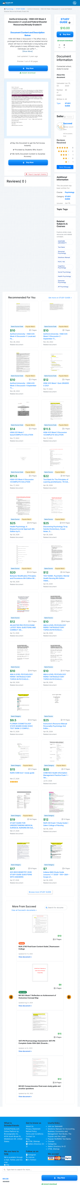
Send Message (65, 167)
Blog (27, 1139)
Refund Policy (31, 1131)
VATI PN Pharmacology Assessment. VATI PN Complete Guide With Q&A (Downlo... (37, 1042)
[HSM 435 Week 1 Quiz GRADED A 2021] (56, 362)
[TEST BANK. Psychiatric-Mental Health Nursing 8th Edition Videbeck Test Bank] (56, 555)
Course (59, 192)
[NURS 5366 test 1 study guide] (23, 752)
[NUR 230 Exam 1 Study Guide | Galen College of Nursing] (56, 802)
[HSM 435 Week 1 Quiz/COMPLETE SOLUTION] (23, 411)
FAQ (7, 1165)
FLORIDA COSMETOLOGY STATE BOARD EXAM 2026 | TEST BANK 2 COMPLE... (21, 726)
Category (60, 196)
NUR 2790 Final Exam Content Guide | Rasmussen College (39, 947)
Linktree (31, 1157)
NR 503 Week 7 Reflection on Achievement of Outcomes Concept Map (37, 996)
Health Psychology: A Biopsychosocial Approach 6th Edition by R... (22, 529)
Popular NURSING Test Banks (59, 1139)
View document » (25, 957)
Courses (51, 1141)
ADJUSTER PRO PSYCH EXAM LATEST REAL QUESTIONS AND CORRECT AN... (23, 627)
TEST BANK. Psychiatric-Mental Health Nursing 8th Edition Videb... (56, 578)
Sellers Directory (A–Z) (57, 1146)
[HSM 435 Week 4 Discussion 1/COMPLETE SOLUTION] (23, 458)
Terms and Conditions (34, 1134)
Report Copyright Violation (37, 174)
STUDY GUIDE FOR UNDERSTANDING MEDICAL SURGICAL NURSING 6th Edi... (22, 825)
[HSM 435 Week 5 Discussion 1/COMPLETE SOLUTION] (56, 411)
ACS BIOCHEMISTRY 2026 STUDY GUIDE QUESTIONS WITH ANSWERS (21, 874)
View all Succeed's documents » (24, 910)
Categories (52, 1144)
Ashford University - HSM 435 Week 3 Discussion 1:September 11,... (23, 385)
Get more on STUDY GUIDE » (60, 298)
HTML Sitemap (34, 1141)
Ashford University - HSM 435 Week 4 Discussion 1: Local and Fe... (22, 336)
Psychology (9, 9)
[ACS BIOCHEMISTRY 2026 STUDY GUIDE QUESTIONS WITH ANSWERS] (23, 851)
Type (59, 103)
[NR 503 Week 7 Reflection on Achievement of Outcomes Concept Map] (40, 972)
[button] (11, 997)
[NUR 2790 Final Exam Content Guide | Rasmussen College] (40, 924)
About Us (29, 1126)
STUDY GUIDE (20, 9)
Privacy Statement (33, 1129)
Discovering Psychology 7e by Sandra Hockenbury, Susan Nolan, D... (55, 529)
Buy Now (30, 68)
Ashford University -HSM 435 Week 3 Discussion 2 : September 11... (55, 336)
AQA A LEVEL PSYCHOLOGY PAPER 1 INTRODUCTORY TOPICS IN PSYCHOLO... (54, 627)
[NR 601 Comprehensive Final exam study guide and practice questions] (40, 1067)
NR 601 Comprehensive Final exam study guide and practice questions (40, 1087)
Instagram (32, 1155)
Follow (69, 117)
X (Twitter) (31, 1160)
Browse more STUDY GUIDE (40, 892)
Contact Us (30, 1136)
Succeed (67, 123)
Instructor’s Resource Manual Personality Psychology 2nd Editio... (55, 726)
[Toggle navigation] (75, 3)
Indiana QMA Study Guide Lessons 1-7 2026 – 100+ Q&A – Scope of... (56, 874)
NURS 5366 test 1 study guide (22, 773)
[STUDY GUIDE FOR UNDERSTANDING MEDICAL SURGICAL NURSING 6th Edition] (23, 802)
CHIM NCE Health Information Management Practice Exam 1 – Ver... (55, 775)
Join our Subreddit (55, 1126)
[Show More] (27, 51)
